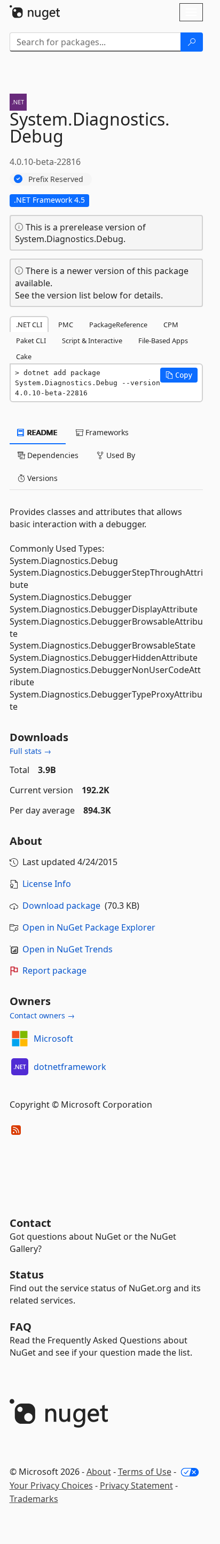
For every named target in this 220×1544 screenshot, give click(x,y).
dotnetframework (70, 1067)
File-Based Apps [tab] (163, 340)
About (99, 1471)
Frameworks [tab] (106, 432)
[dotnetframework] (19, 1066)
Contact (30, 1223)
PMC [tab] (65, 324)
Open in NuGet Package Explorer (88, 927)
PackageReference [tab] (118, 324)
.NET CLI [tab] (29, 324)
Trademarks (34, 1499)
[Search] (191, 42)
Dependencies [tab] (51, 455)
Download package (61, 905)
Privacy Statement (136, 1485)
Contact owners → (42, 1015)
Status (27, 1274)
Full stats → (30, 751)
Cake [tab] (24, 356)
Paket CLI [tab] (31, 340)
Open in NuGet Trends (67, 949)
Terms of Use (144, 1471)
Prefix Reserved (55, 179)
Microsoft (53, 1038)
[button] (179, 375)
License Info (46, 884)
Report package (54, 970)
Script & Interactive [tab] (92, 340)
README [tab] (41, 432)
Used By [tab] (119, 455)
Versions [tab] (41, 478)
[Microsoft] (19, 1038)
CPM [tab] (170, 324)
